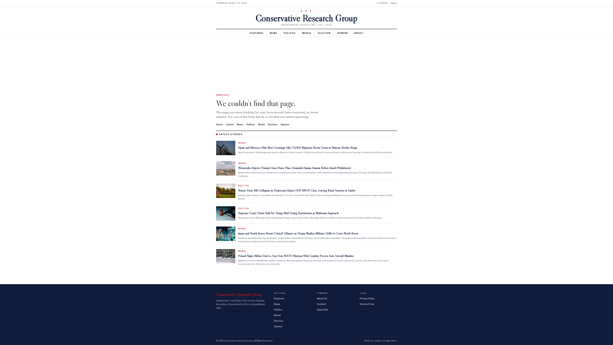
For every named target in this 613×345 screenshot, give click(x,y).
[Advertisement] (306, 61)
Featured (256, 33)
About (358, 33)
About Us (322, 298)
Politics (289, 33)
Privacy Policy (367, 298)
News (273, 33)
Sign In (394, 3)
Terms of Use (367, 304)
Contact (321, 304)
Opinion (342, 33)
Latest (230, 124)
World (306, 33)
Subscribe (322, 309)
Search (384, 3)
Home (219, 124)
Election (324, 33)
